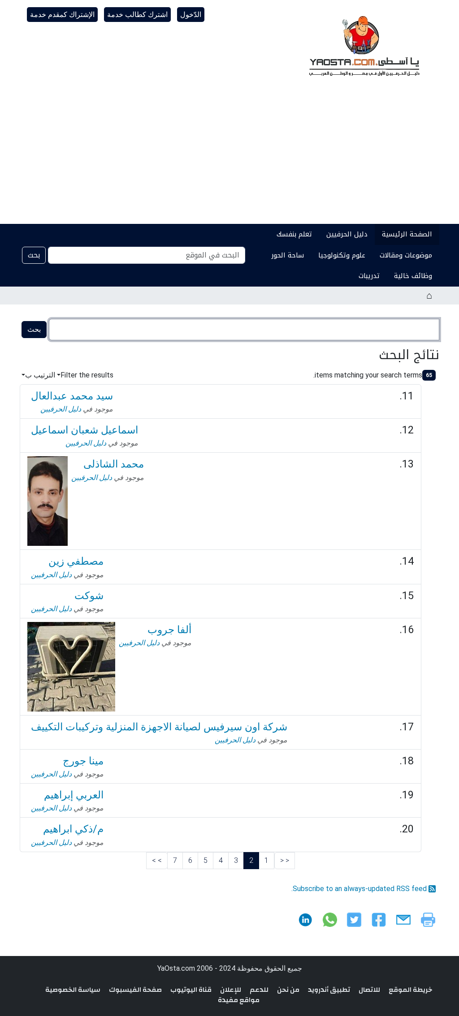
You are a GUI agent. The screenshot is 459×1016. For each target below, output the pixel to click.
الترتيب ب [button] (40, 375)
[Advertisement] (229, 156)
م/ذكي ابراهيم (73, 829)
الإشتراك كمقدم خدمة (62, 14)
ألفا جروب (169, 629)
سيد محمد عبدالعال (72, 396)
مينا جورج (83, 760)
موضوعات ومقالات (406, 255)
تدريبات (369, 276)
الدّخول (190, 14)
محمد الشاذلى (113, 464)
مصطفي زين (76, 561)
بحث (34, 255)
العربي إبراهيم (74, 795)
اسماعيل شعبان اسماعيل (84, 430)
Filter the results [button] (87, 375)
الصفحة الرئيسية (407, 234)
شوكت (89, 595)
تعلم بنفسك (294, 234)
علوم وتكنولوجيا (341, 255)
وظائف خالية (413, 276)
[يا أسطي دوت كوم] (363, 44)
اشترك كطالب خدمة (137, 14)
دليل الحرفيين (347, 234)
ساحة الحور (287, 255)
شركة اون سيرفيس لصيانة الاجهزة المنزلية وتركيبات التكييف (159, 726)
